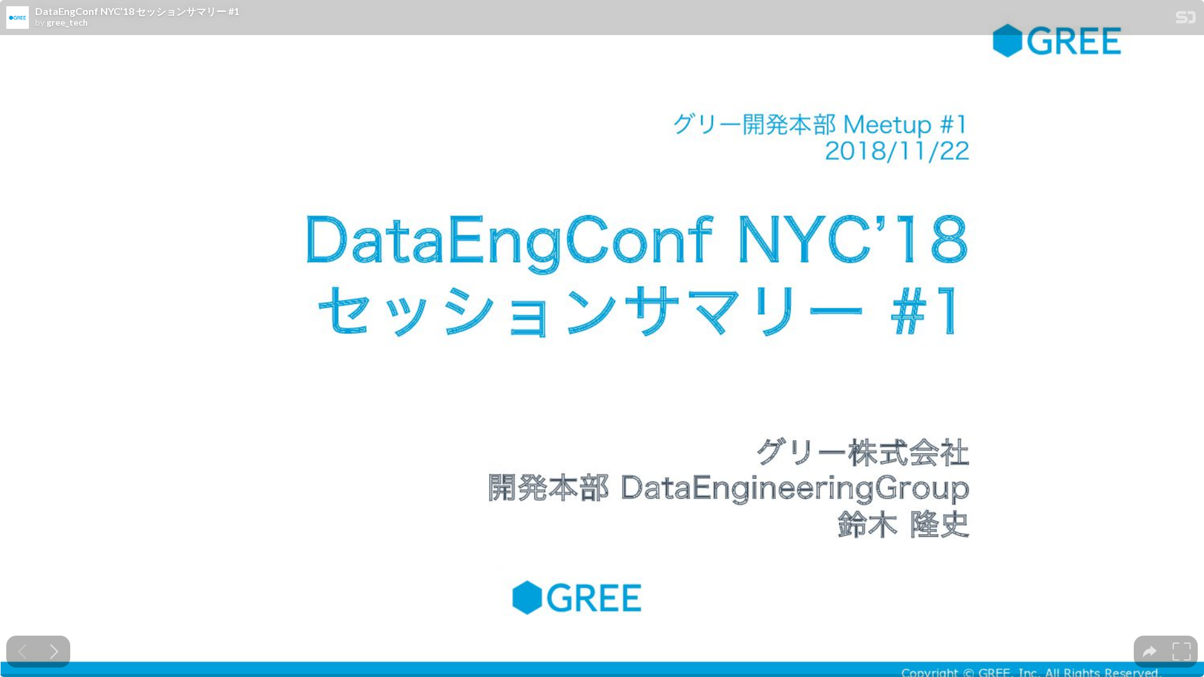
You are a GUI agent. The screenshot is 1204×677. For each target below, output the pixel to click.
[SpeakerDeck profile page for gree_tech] (17, 18)
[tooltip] (1150, 652)
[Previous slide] (22, 652)
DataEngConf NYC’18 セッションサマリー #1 (137, 11)
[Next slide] (54, 652)
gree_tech (67, 22)
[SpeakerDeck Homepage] (1186, 20)
